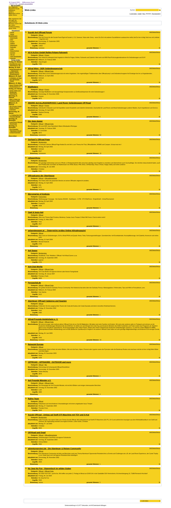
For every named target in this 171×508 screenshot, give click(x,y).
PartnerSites (42, 197)
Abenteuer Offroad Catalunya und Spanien (47, 301)
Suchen (12, 53)
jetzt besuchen (154, 32)
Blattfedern (33, 87)
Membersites (43, 142)
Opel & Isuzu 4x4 (35, 212)
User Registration (15, 56)
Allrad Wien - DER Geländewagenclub (45, 68)
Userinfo (13, 58)
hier (12, 20)
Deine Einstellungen (13, 35)
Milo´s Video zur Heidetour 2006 (15, 100)
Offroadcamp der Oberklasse (41, 176)
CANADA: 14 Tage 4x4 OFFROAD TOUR (16, 79)
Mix (46, 365)
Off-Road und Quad (37, 432)
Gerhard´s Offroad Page (39, 139)
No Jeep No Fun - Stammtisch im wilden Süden (49, 468)
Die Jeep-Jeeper (35, 121)
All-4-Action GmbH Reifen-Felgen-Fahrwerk (16, 108)
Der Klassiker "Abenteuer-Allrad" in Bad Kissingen (16, 131)
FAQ (11, 39)
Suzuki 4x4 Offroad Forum (40, 32)
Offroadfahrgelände (51, 178)
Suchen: (132, 10)
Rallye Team (33, 399)
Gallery (12, 43)
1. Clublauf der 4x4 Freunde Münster (16, 116)
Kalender (13, 47)
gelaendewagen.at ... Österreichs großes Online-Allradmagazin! (15, 72)
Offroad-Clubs (49, 71)
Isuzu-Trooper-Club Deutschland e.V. (16, 86)
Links (12, 49)
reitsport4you (34, 158)
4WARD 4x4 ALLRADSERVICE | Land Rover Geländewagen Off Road (59, 103)
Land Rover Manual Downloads (16, 123)
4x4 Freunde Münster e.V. (39, 380)
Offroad (41, 35)
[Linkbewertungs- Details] (41, 48)
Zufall (139, 14)
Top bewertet (156, 14)
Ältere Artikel (13, 136)
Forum (12, 41)
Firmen (47, 55)
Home (12, 32)
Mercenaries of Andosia (39, 194)
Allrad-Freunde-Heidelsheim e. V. (43, 319)
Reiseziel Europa (35, 344)
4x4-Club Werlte (35, 267)
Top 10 (12, 54)
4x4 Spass (32, 250)
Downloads (13, 38)
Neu (143, 14)
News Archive (14, 51)
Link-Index (133, 14)
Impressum (13, 45)
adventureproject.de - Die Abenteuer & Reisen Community (54, 448)
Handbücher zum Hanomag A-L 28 (15, 64)
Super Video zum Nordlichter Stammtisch (15, 92)
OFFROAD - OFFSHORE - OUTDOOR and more (49, 362)
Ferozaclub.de (34, 283)
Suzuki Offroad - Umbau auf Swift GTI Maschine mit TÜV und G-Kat (58, 415)
